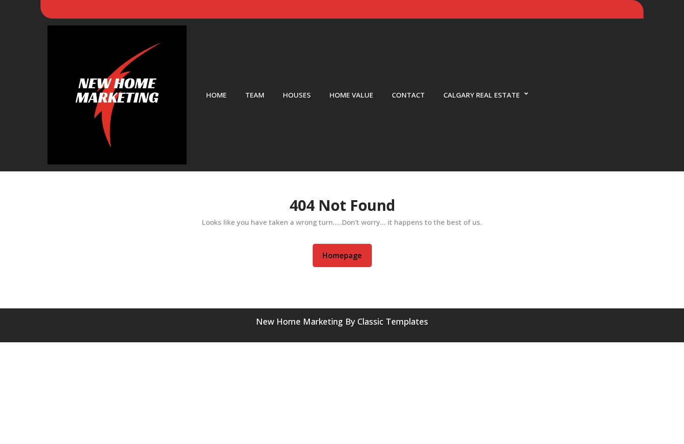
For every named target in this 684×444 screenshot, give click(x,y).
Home (216, 94)
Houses (297, 94)
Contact (408, 94)
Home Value (351, 94)
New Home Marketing (299, 321)
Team (254, 94)
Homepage (345, 255)
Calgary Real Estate (481, 94)
